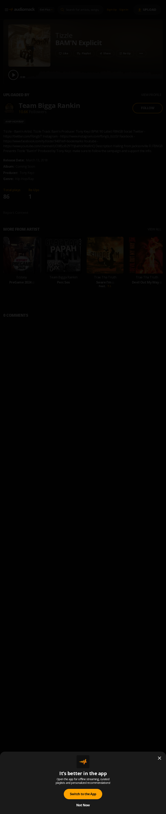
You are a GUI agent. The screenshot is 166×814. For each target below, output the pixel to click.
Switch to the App (83, 794)
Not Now (83, 805)
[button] (83, 407)
